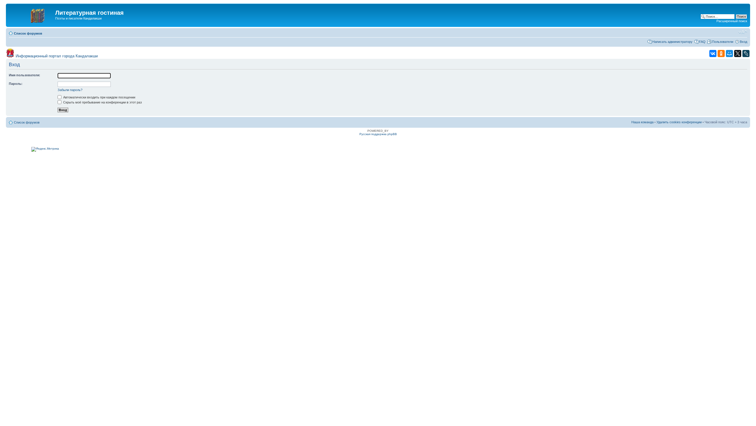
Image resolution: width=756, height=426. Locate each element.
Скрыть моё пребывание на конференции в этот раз (102, 102)
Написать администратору (672, 41)
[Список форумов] (31, 14)
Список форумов (28, 33)
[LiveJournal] (746, 53)
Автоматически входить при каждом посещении (98, 97)
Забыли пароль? (70, 90)
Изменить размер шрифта (743, 32)
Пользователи (722, 41)
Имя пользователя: (24, 75)
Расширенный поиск (731, 21)
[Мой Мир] (729, 53)
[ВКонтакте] (712, 53)
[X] (737, 53)
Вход (743, 41)
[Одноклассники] (721, 53)
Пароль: (15, 83)
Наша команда (642, 122)
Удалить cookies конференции (679, 122)
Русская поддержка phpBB (378, 134)
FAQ (702, 41)
